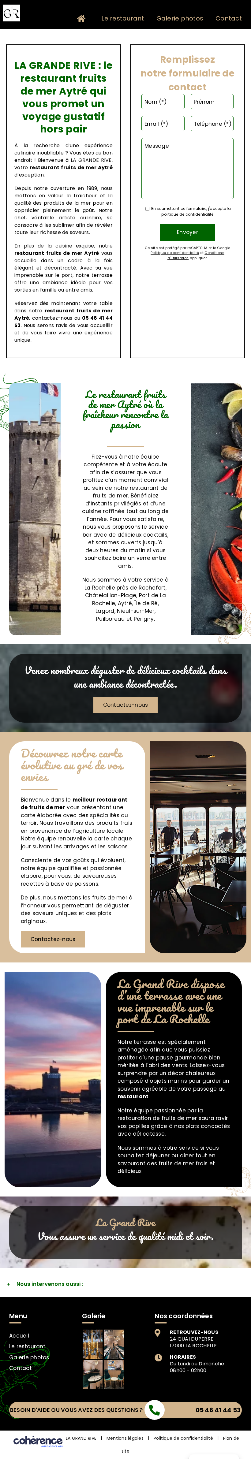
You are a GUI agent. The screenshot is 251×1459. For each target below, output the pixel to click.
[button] (125, 1284)
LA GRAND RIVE (81, 1438)
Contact (20, 1368)
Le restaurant (27, 1346)
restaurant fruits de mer (48, 253)
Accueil (19, 1335)
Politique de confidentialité (183, 1438)
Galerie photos (29, 1357)
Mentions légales (125, 1438)
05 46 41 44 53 (218, 1410)
